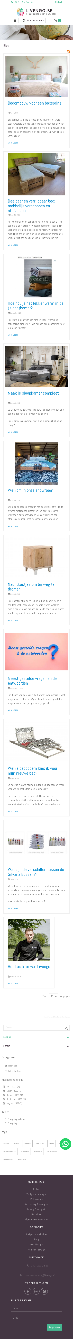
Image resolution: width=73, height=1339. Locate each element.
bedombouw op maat (8, 1159)
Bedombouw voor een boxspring (34, 103)
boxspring (51, 1143)
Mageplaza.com (66, 1017)
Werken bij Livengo (36, 1249)
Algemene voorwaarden (36, 1219)
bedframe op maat (22, 1159)
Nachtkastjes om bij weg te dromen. (31, 587)
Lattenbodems (15, 1071)
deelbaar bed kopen (40, 1143)
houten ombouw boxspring (10, 1151)
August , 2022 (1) (13, 1103)
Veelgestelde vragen (36, 1194)
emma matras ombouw (52, 1151)
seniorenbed (16, 1143)
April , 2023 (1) (12, 1086)
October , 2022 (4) (14, 1095)
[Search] (66, 1028)
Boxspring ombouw (16, 1119)
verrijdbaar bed (27, 1143)
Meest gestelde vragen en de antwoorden (32, 681)
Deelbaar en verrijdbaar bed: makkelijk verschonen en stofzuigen (31, 205)
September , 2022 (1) (15, 1099)
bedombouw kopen (25, 1151)
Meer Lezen (13, 142)
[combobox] (33, 20)
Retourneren (36, 1199)
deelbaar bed (6, 1143)
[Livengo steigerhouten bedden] (36, 12)
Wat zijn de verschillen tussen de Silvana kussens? (36, 872)
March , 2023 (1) (13, 1090)
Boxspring (12, 1123)
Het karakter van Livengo (29, 966)
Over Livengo (36, 1244)
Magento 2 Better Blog (54, 1017)
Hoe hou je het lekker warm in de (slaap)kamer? (35, 305)
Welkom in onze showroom (30, 490)
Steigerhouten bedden (36, 1234)
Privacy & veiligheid (36, 1209)
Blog (36, 1239)
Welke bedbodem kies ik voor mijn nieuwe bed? (32, 771)
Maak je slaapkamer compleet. (34, 393)
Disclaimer (36, 1214)
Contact (36, 1189)
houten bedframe (38, 1151)
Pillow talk (12, 1065)
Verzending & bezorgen (36, 1204)
